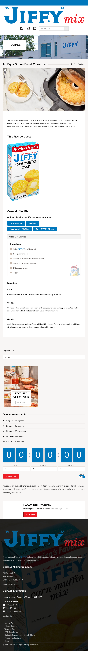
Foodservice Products (12, 638)
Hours (16, 465)
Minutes (43, 465)
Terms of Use (9, 629)
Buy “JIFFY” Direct (45, 229)
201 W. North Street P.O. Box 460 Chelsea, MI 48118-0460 (13, 576)
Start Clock (11, 476)
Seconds (71, 465)
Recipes (32, 223)
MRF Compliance (11, 632)
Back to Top (8, 623)
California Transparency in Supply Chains (19, 635)
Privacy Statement (11, 626)
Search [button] (7, 641)
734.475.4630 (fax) (13, 611)
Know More (30, 514)
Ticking (81, 474)
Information (16, 223)
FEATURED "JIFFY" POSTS (21, 395)
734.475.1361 (11, 608)
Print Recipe (78, 64)
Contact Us (7, 616)
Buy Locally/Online (19, 229)
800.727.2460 (11, 605)
